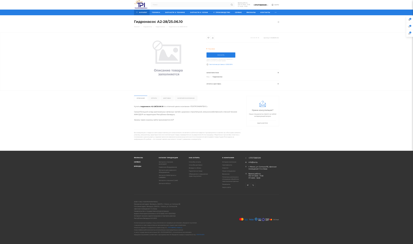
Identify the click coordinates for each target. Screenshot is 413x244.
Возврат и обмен (195, 168)
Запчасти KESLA (164, 183)
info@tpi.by (253, 162)
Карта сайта (226, 187)
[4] (256, 37)
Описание (141, 98)
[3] (255, 37)
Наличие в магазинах (186, 98)
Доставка (167, 98)
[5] (258, 37)
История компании (229, 162)
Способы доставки (195, 165)
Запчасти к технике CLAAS (168, 180)
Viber (253, 185)
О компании (228, 157)
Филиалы (138, 157)
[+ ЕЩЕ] (275, 12)
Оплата (154, 98)
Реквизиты (226, 184)
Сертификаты (227, 165)
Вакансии (226, 174)
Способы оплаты (195, 162)
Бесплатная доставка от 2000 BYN (221, 64)
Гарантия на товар (195, 171)
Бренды (137, 166)
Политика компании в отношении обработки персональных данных (230, 179)
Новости (225, 168)
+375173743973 (200, 234)
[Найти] (231, 4)
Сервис (137, 162)
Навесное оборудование (168, 167)
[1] (251, 37)
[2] (253, 37)
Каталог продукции (168, 157)
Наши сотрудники (228, 171)
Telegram (247, 185)
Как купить (194, 157)
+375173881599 (260, 5)
